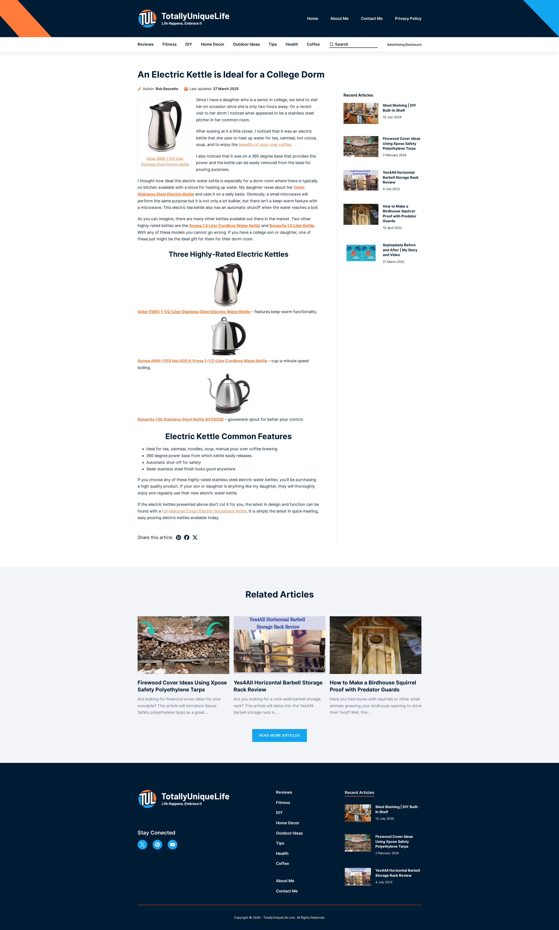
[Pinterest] (178, 537)
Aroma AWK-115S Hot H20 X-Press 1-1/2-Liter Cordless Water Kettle (202, 360)
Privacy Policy (408, 18)
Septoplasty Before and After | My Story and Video (400, 250)
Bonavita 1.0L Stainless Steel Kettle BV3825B (181, 419)
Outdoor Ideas (246, 44)
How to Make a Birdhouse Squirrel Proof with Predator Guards (399, 213)
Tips (273, 44)
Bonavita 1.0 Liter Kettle (291, 225)
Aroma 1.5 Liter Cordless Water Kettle (224, 225)
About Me (339, 18)
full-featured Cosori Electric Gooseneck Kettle (204, 511)
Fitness (169, 44)
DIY (188, 44)
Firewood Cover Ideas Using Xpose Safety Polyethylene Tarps (401, 143)
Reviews (146, 44)
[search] (332, 44)
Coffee (313, 44)
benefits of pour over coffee (265, 144)
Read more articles (279, 735)
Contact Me (372, 18)
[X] (195, 537)
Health (292, 44)
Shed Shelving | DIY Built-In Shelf (399, 107)
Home (312, 18)
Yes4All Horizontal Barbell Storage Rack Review (400, 177)
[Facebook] (186, 537)
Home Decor (212, 44)
